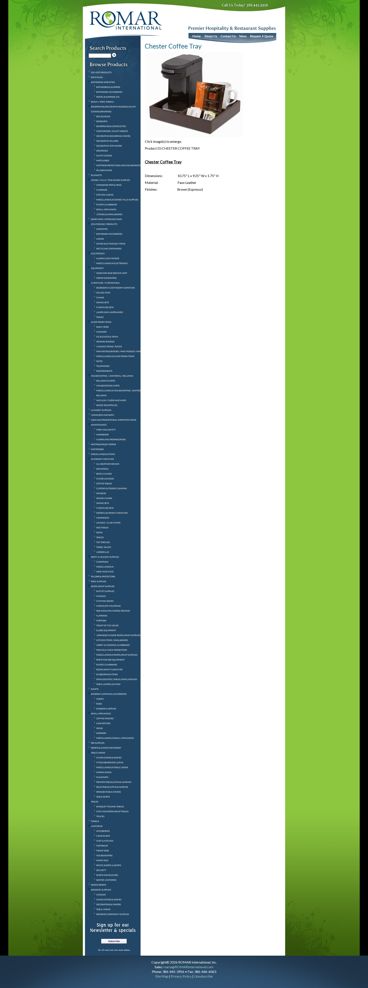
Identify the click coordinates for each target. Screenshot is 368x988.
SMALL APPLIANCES (106, 209)
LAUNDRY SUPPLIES (101, 410)
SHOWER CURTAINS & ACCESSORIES (108, 694)
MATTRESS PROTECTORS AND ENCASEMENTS (118, 165)
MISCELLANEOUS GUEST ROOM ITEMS (115, 356)
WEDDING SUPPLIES (101, 889)
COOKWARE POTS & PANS (108, 185)
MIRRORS (101, 733)
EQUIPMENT (97, 268)
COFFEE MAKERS (105, 718)
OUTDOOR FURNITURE (102, 459)
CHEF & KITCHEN (104, 840)
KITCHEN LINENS (104, 194)
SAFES (99, 361)
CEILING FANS (103, 292)
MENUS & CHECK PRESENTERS (111, 650)
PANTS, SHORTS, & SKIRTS (108, 865)
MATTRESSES (97, 449)
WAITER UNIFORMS (106, 880)
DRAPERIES (102, 150)
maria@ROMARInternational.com (188, 967)
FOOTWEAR (102, 845)
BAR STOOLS (102, 469)
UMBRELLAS (102, 552)
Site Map (161, 976)
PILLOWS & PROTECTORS (103, 576)
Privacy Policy (181, 976)
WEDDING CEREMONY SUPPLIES (112, 914)
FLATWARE (101, 190)
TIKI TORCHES (103, 542)
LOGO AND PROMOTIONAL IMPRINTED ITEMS (113, 420)
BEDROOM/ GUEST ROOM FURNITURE (115, 287)
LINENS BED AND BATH (102, 415)
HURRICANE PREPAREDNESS (110, 439)
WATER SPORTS (98, 885)
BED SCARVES (103, 116)
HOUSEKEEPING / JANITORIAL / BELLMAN (112, 376)
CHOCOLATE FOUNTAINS (108, 606)
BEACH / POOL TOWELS (102, 101)
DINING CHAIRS (104, 498)
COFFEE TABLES (104, 483)
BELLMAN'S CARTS (105, 380)
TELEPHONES (102, 366)
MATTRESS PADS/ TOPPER (103, 444)
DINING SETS (102, 302)
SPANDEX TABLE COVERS (108, 792)
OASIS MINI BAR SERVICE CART (111, 273)
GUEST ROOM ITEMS (101, 322)
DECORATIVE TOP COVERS (109, 145)
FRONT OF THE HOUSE (107, 625)
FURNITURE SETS (105, 307)
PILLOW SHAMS (104, 170)
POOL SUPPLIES (98, 581)
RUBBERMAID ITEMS (107, 674)
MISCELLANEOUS (105, 566)
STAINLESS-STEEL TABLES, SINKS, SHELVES (116, 679)
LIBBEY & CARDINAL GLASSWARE (113, 645)
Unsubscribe (203, 976)
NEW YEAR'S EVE (105, 571)
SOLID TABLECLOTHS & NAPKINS (112, 787)
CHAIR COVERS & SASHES (108, 757)
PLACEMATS (102, 777)
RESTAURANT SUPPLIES (102, 586)
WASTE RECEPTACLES (106, 405)
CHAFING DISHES (105, 601)
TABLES (100, 317)
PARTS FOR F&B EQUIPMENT (110, 659)
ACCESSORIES (103, 831)
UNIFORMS (96, 826)
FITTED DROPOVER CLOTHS (109, 762)
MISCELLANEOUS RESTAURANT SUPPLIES (116, 654)
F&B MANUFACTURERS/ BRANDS (113, 610)
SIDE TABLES (102, 527)
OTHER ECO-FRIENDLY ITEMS (110, 243)
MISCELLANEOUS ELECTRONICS (112, 263)
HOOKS (100, 699)
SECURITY (101, 870)
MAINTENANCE (99, 424)
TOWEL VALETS (103, 547)
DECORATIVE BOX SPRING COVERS (113, 136)
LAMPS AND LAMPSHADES (109, 312)
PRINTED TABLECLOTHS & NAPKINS (113, 782)
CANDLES (101, 596)
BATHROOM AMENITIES (103, 82)
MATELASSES (102, 160)
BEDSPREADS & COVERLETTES (111, 126)
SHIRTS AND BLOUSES (107, 875)
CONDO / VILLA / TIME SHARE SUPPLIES (110, 180)
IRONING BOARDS (105, 341)
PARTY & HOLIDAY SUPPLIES (105, 557)
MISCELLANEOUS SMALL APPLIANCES (115, 738)
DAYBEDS (101, 493)
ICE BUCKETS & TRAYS (107, 336)
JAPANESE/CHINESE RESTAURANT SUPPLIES (118, 635)
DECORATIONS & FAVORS (108, 904)
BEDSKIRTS (101, 121)
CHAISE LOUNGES (105, 478)
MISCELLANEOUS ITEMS (103, 454)
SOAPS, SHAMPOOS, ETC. (108, 97)
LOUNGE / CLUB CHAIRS (108, 522)
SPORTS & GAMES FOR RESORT (106, 747)
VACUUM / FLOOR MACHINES (111, 400)
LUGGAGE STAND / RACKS (109, 346)
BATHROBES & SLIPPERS (108, 87)
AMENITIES (102, 229)
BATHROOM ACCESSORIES (109, 92)
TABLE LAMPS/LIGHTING (108, 684)
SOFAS (99, 532)
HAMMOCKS (102, 517)
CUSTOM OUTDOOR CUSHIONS (111, 488)
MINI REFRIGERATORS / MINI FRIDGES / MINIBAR (121, 351)
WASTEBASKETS (104, 371)
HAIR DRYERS (103, 723)
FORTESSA (101, 620)
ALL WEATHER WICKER (107, 464)
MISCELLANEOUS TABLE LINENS (112, 767)
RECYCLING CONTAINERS (108, 248)
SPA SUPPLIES (97, 743)
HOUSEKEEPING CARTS (107, 385)
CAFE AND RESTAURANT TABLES (112, 811)
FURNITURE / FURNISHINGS (105, 283)
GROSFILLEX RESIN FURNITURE (112, 513)
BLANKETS (96, 175)
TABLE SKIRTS (103, 796)
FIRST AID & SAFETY (106, 429)
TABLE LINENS (98, 752)
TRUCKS (100, 816)
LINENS (100, 238)
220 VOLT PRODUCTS (101, 72)
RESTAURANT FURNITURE (109, 669)
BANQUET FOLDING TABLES (110, 806)
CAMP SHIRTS (103, 836)
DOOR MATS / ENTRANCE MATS (106, 219)
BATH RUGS (97, 77)
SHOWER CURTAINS (106, 708)
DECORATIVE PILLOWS (107, 141)
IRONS (99, 728)
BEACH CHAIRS (104, 473)
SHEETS (94, 689)
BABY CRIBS (102, 327)
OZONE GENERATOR (106, 278)
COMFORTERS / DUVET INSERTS (112, 131)
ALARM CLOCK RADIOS (107, 258)
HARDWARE (102, 434)
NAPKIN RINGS (103, 772)
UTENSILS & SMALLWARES (109, 214)
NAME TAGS (102, 860)
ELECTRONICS (98, 253)
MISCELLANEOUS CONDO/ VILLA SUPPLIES (117, 199)
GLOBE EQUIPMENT (106, 630)
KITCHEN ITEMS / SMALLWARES (112, 640)
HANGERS (101, 331)
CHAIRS (100, 297)
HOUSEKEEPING (104, 855)
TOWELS (95, 821)
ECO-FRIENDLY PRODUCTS (104, 224)
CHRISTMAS (102, 561)
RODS (99, 703)
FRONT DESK (102, 850)
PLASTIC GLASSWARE (106, 204)
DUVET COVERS (104, 155)
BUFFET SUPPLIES (105, 591)
